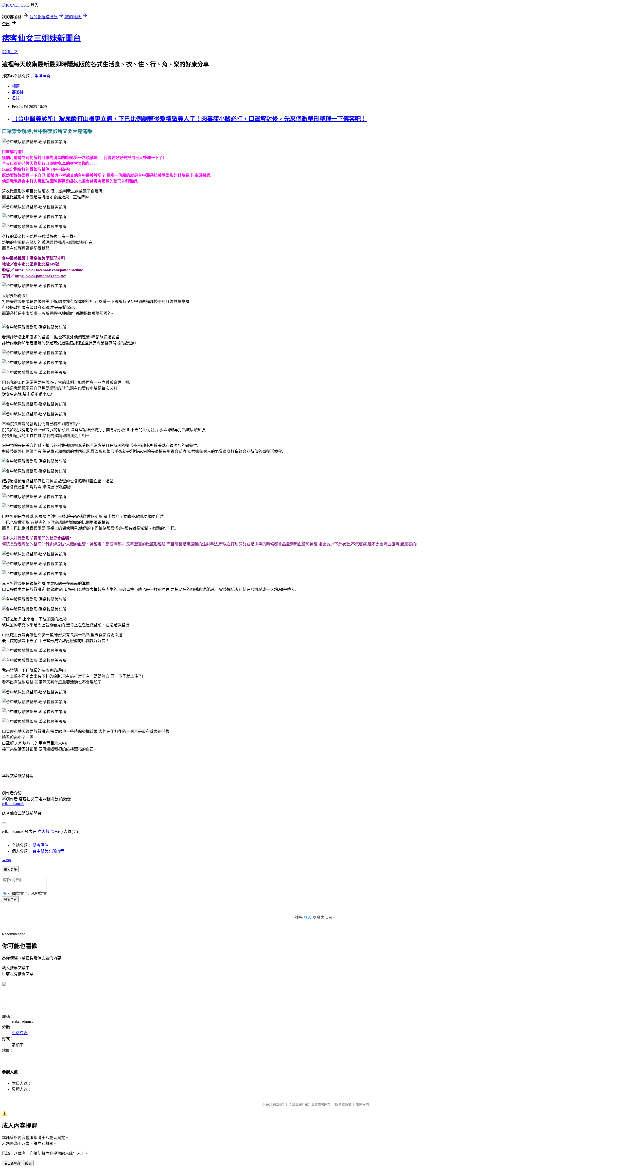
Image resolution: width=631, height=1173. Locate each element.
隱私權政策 (343, 1104)
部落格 (18, 92)
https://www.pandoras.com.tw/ (40, 276)
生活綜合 (42, 76)
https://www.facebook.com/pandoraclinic (49, 270)
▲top (6, 860)
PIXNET (278, 1104)
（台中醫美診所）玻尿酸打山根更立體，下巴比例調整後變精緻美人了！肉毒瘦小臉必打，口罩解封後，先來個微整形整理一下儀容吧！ (189, 119)
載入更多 (10, 869)
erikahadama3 (13, 804)
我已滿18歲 (12, 1163)
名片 (16, 98)
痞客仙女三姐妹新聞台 (41, 38)
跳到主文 (10, 52)
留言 (54, 831)
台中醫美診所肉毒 (48, 851)
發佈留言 (10, 899)
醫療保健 (40, 845)
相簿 (16, 86)
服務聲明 (362, 1104)
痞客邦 (43, 831)
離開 (28, 1163)
